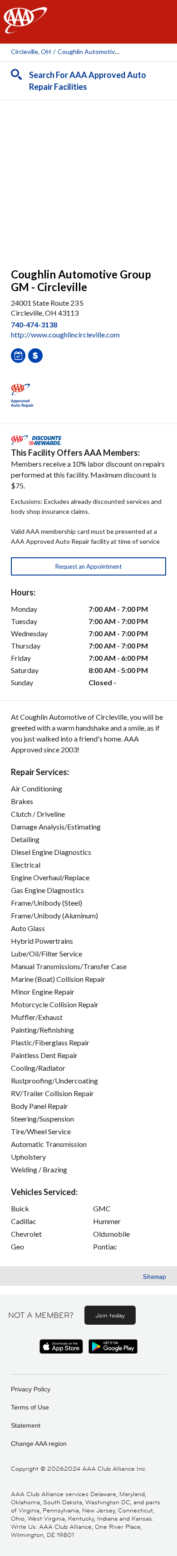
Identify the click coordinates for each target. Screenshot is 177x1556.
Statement (25, 1425)
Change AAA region (39, 1443)
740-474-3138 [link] (34, 324)
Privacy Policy (30, 1389)
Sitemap (154, 1276)
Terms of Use (30, 1407)
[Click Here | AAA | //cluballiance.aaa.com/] (25, 28)
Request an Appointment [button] (88, 566)
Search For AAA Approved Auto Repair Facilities (87, 81)
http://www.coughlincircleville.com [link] (65, 334)
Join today (110, 1315)
